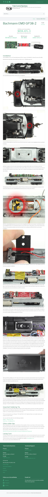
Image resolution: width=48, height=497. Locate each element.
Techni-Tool (5, 421)
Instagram (7, 482)
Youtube (7, 485)
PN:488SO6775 (11, 421)
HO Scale (43, 24)
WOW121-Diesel (11, 38)
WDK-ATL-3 (24, 31)
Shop (4, 472)
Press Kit (5, 470)
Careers (4, 468)
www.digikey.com (30, 438)
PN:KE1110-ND (10, 419)
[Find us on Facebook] (3, 2)
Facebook (7, 480)
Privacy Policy (5, 464)
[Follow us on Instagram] (5, 2)
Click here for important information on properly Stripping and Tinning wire (17, 431)
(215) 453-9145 (6, 450)
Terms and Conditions (7, 466)
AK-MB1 (24, 38)
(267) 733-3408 (28, 450)
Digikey (4, 419)
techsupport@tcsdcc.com (30, 458)
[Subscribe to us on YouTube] (7, 2)
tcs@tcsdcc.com (6, 457)
